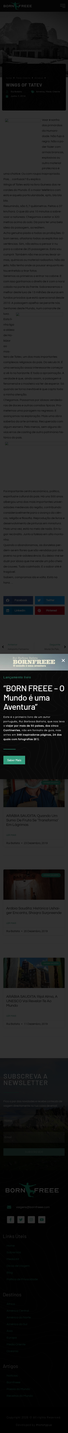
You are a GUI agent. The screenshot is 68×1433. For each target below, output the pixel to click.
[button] (63, 660)
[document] (34, 716)
